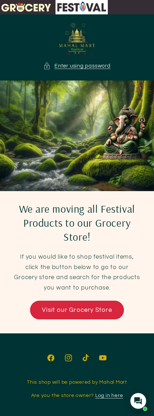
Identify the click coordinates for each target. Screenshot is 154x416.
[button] (76, 66)
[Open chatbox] (138, 401)
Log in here (109, 395)
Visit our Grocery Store (77, 310)
